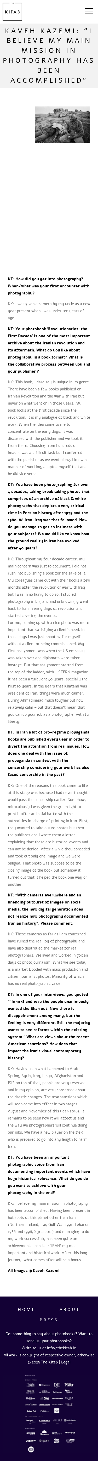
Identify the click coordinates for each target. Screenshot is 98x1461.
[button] (89, 12)
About (70, 1309)
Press (49, 1320)
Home (26, 1309)
